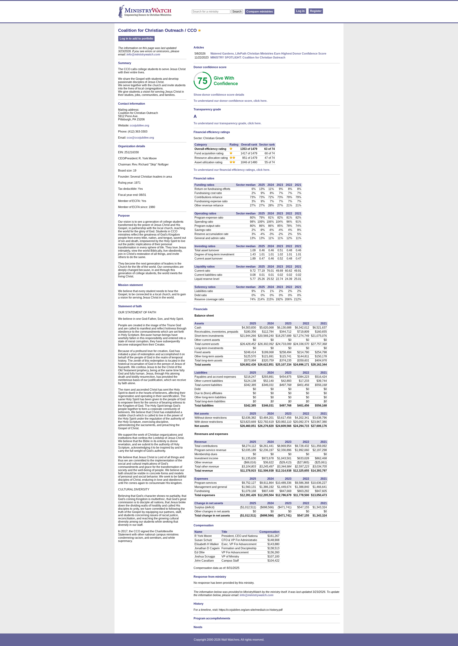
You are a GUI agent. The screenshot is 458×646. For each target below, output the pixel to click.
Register (315, 11)
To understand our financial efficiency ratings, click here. (232, 169)
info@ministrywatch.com (143, 54)
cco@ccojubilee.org (140, 137)
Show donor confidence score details (219, 94)
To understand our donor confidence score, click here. (230, 100)
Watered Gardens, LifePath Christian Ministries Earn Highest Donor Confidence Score (268, 53)
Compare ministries (259, 11)
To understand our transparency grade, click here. (227, 123)
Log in (300, 11)
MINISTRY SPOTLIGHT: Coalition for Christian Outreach (247, 57)
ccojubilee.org (139, 125)
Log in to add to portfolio (136, 38)
